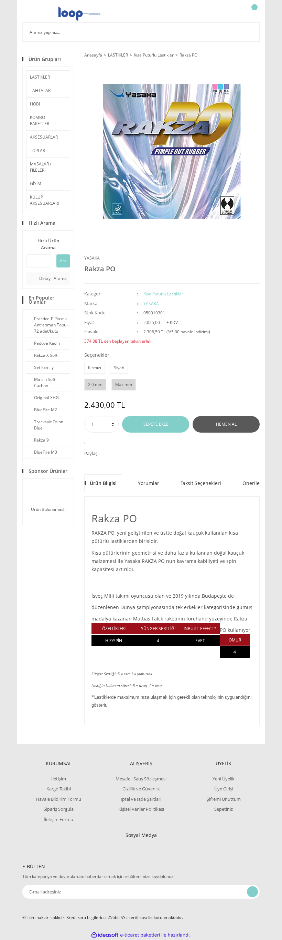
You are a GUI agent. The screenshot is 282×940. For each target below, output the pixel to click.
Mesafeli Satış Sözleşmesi (141, 779)
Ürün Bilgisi (103, 483)
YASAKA (92, 258)
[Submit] (252, 891)
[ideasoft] (105, 935)
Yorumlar (148, 483)
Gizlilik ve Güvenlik (141, 789)
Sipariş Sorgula (59, 809)
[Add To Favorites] (86, 440)
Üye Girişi (223, 789)
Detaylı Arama (52, 278)
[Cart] (253, 14)
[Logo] (79, 13)
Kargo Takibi (58, 789)
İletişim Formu (58, 819)
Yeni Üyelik (224, 779)
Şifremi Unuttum (224, 799)
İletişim (58, 779)
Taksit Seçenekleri (201, 483)
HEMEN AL (226, 424)
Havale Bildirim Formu (58, 799)
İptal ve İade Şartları (141, 799)
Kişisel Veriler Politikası (141, 809)
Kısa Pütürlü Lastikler (163, 294)
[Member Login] (231, 14)
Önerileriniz (256, 483)
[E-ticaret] (140, 935)
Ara (63, 261)
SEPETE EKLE (155, 424)
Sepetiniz (223, 809)
